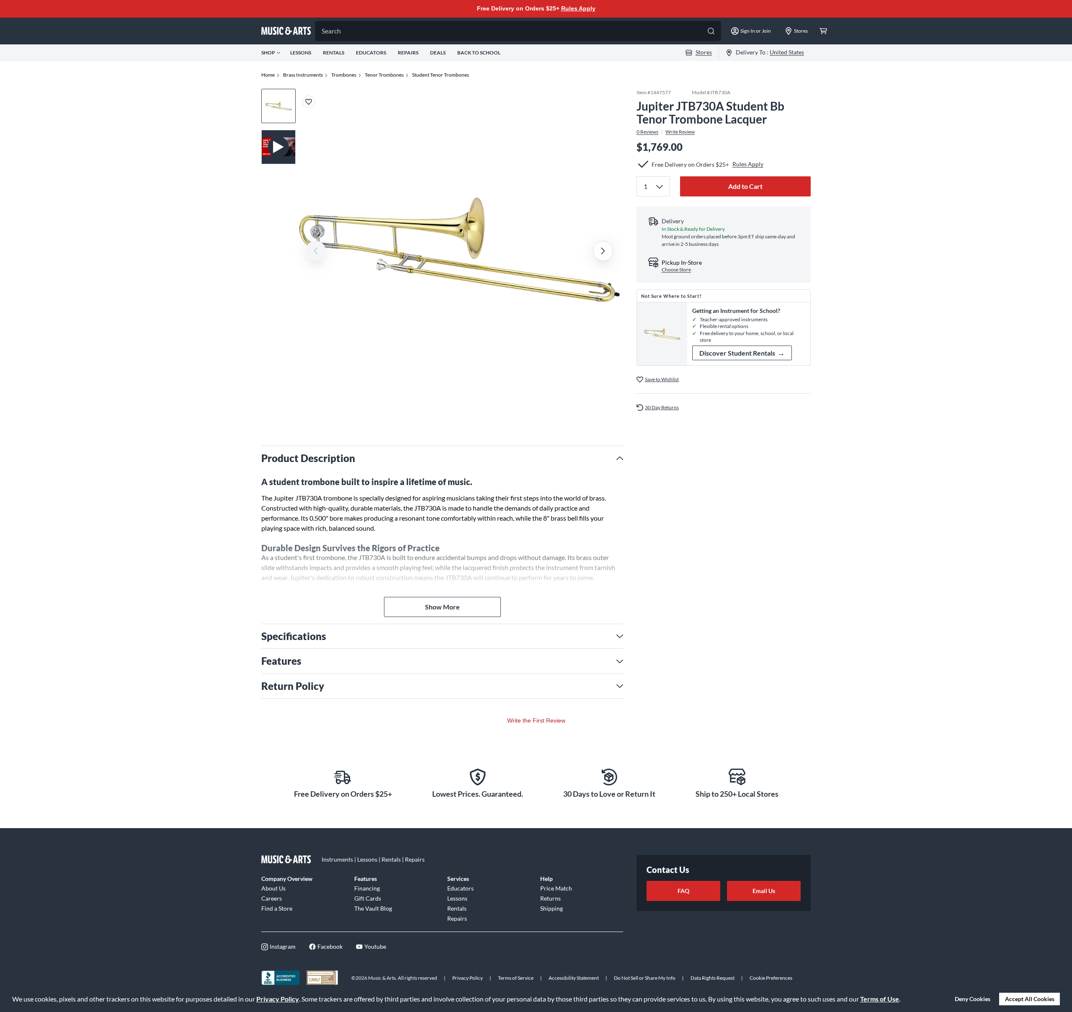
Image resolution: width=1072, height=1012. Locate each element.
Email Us (763, 890)
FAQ (683, 890)
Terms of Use (879, 999)
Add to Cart (745, 186)
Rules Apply (578, 8)
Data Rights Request (712, 978)
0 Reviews (647, 131)
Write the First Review (536, 720)
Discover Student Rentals (742, 353)
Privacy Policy (277, 999)
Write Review (680, 131)
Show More (442, 607)
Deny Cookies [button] (972, 998)
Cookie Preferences (771, 978)
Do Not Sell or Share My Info (644, 978)
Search (331, 31)
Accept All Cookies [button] (1029, 998)
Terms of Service (515, 978)
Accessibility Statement (574, 978)
